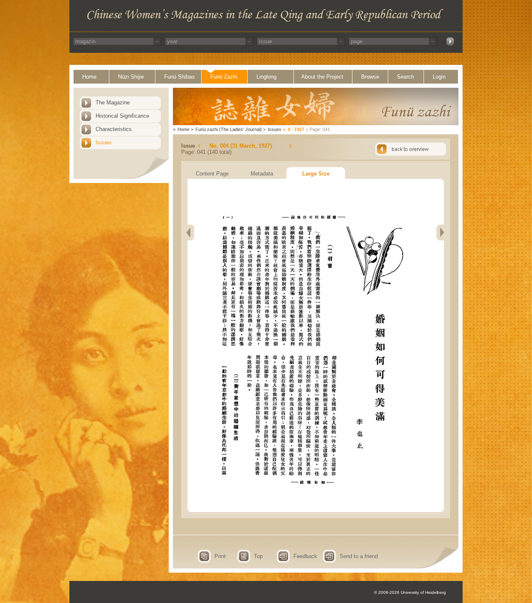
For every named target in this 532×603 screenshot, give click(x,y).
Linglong (266, 77)
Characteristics (114, 129)
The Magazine (113, 102)
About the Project (322, 77)
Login (439, 77)
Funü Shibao (179, 77)
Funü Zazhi (223, 77)
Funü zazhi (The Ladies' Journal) (228, 129)
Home (89, 77)
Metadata (262, 174)
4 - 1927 (296, 129)
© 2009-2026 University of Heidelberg (410, 592)
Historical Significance (122, 116)
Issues (104, 142)
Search (405, 77)
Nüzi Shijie (131, 77)
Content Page (212, 174)
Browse (370, 77)
